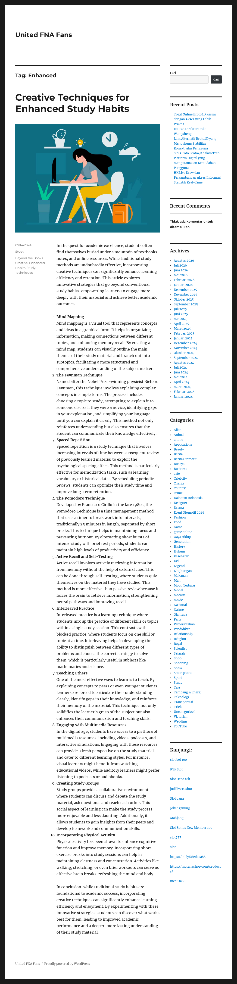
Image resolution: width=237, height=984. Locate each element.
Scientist (180, 649)
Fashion (180, 517)
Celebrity (180, 479)
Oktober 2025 (184, 299)
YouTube (180, 726)
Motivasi (180, 595)
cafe (177, 474)
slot (173, 847)
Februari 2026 (184, 280)
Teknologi (181, 697)
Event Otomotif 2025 (189, 513)
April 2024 (181, 382)
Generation (182, 542)
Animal (179, 435)
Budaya (179, 464)
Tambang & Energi (187, 692)
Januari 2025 (183, 338)
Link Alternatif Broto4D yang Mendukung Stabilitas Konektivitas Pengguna (195, 143)
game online (183, 532)
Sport (178, 678)
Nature (179, 610)
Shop (177, 658)
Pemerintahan (184, 624)
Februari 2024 (184, 392)
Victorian (180, 717)
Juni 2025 (181, 314)
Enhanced (37, 263)
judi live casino (181, 789)
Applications (183, 445)
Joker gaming (180, 808)
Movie (178, 600)
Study (19, 251)
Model (178, 590)
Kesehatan (181, 556)
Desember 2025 (185, 290)
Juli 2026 (180, 265)
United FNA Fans (43, 35)
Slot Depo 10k (180, 779)
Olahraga (180, 615)
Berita (178, 454)
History (179, 547)
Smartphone (183, 673)
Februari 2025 (184, 333)
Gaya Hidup (182, 537)
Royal (178, 644)
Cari (173, 73)
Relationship (183, 634)
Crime (178, 493)
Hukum (179, 551)
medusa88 (177, 881)
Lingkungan (183, 571)
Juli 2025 (180, 309)
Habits (20, 268)
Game (178, 527)
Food (177, 522)
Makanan (181, 576)
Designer (180, 503)
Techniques (24, 272)
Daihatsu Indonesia (188, 498)
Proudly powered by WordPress (67, 964)
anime (178, 440)
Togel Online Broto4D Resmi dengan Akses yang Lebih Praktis (195, 119)
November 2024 (185, 348)
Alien (177, 430)
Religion (180, 639)
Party (177, 619)
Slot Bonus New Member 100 (191, 828)
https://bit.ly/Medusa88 (188, 857)
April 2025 (181, 324)
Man (177, 581)
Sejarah (179, 653)
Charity (179, 483)
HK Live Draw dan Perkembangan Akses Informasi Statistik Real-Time (197, 177)
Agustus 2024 (184, 363)
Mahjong (177, 818)
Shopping (181, 663)
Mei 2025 (180, 319)
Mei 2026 (181, 275)
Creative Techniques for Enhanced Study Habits (72, 103)
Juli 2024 (180, 367)
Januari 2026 (183, 285)
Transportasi (183, 702)
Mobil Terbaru (184, 585)
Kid (176, 561)
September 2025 (186, 304)
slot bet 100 (178, 760)
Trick (178, 707)
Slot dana (177, 799)
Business (180, 469)
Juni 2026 (181, 270)
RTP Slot (176, 769)
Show (178, 668)
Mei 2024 (180, 377)
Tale (177, 687)
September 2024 (186, 358)
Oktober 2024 (184, 353)
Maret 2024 (182, 387)
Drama (179, 508)
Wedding (180, 721)
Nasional (180, 605)
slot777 (175, 837)
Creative (21, 263)
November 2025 (185, 295)
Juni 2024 (181, 372)
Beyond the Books (29, 258)
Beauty (179, 449)
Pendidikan (182, 629)
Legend (179, 566)
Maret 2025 (182, 329)
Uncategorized (184, 712)
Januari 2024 (183, 397)
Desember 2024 (185, 343)
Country (180, 488)
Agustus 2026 (184, 261)
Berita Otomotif (185, 459)
